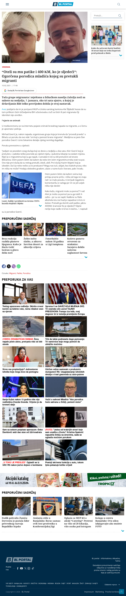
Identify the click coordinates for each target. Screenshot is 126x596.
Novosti (26, 583)
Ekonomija (42, 583)
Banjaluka (18, 583)
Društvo (34, 583)
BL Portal (25, 591)
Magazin (75, 583)
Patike (19, 273)
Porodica (26, 273)
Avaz (4, 109)
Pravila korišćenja (112, 591)
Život (82, 583)
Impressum (89, 591)
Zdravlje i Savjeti (91, 583)
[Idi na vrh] (121, 591)
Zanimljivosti (21, 586)
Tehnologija (11, 586)
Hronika (6, 67)
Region (57, 583)
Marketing (99, 591)
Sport (68, 583)
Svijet (63, 583)
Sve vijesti (9, 583)
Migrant (12, 273)
